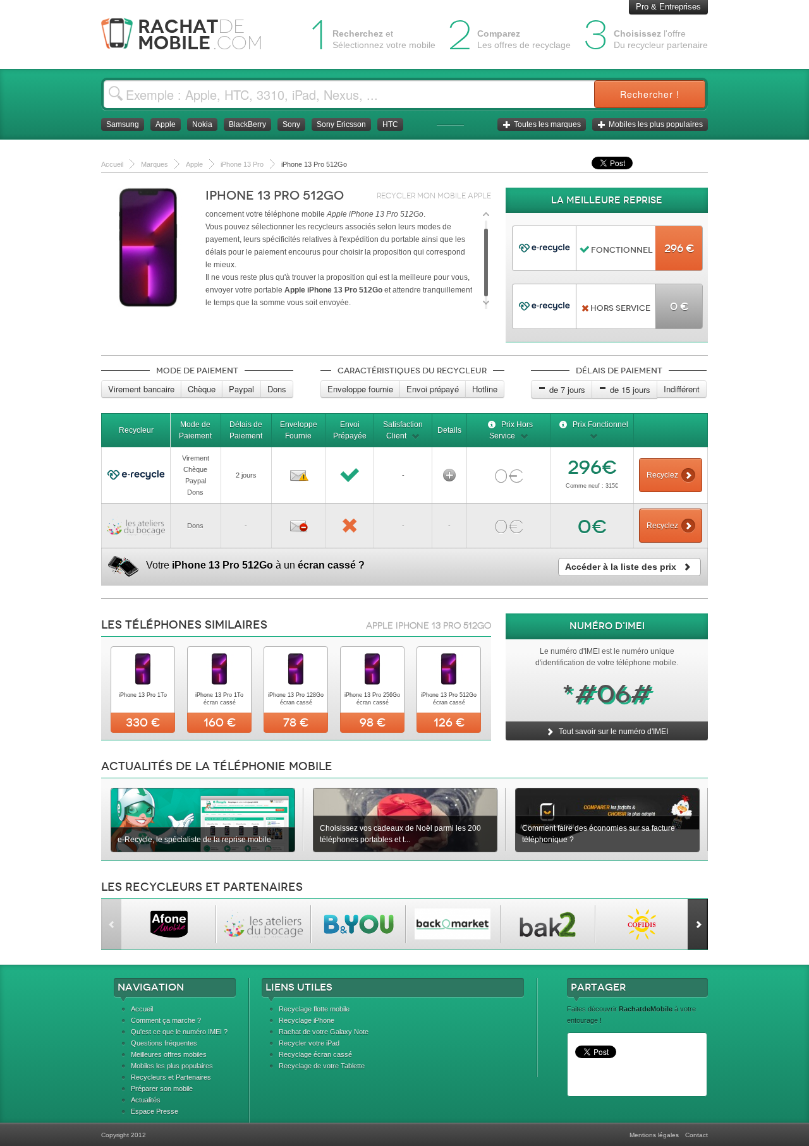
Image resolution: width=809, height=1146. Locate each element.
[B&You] (358, 924)
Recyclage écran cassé (315, 1054)
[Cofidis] (642, 924)
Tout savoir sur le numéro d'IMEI (612, 731)
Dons (276, 389)
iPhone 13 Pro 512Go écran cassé (449, 699)
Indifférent (682, 389)
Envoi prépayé (432, 389)
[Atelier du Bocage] (263, 924)
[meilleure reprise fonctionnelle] (544, 244)
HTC (390, 124)
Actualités (146, 1100)
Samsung (122, 124)
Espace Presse (154, 1111)
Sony (291, 124)
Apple (165, 124)
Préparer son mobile (162, 1088)
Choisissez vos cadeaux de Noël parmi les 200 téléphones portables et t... (400, 834)
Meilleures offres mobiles (169, 1054)
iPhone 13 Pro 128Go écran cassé (296, 699)
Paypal (241, 389)
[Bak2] (548, 924)
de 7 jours (567, 389)
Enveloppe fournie (360, 389)
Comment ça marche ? (166, 1020)
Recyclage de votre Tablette (322, 1066)
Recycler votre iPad (309, 1043)
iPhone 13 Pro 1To (143, 695)
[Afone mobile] (168, 924)
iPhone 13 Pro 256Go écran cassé (372, 699)
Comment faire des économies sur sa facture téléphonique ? (598, 834)
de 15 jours (630, 389)
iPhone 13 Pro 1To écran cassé (219, 699)
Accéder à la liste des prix (620, 567)
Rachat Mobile (191, 34)
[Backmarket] (453, 924)
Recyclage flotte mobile (314, 1009)
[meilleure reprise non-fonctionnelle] (544, 302)
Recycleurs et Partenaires (171, 1077)
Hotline (484, 389)
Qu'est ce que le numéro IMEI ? (179, 1031)
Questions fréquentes (164, 1043)
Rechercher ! (649, 94)
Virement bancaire (141, 389)
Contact (696, 1134)
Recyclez (662, 475)
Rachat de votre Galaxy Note (323, 1031)
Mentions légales (654, 1134)
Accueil (142, 1009)
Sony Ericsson (341, 124)
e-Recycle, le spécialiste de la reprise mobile (194, 839)
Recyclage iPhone (306, 1020)
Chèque (202, 389)
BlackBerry (247, 124)
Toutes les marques (547, 124)
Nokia (202, 124)
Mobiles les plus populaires (656, 124)
